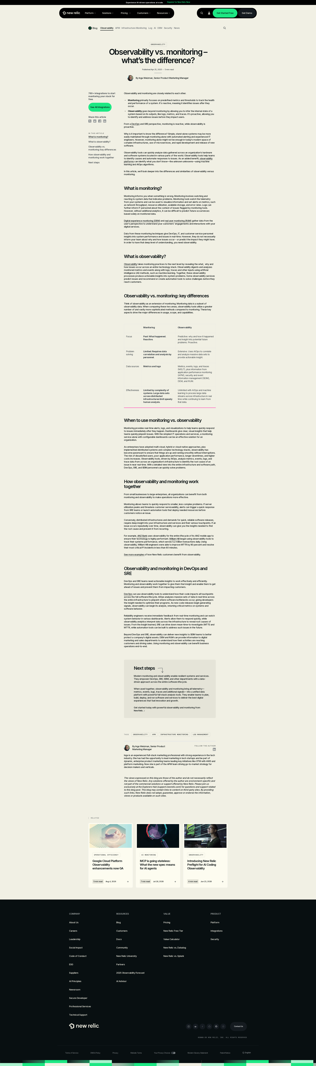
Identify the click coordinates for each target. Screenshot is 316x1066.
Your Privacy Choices (162, 1053)
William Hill (174, 538)
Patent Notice (225, 1053)
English (248, 1053)
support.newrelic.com (169, 787)
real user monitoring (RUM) (178, 220)
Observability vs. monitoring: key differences (102, 148)
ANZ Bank (142, 535)
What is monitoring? (98, 136)
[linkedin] (189, 1026)
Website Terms (136, 1053)
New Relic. (138, 710)
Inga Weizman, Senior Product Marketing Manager (164, 78)
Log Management (200, 734)
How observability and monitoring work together (101, 156)
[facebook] (216, 1026)
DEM (160, 28)
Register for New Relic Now (178, 2)
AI (155, 28)
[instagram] (223, 1026)
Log (150, 28)
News (177, 28)
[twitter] (202, 1026)
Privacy (115, 1053)
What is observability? (99, 141)
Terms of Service (71, 1053)
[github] (209, 1026)
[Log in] (209, 13)
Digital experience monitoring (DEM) (142, 220)
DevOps (135, 124)
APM (117, 28)
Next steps (93, 162)
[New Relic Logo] (71, 13)
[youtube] (195, 1026)
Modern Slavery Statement (198, 1053)
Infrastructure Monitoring (134, 28)
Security (168, 28)
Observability (106, 28)
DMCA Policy (95, 1053)
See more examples (134, 554)
